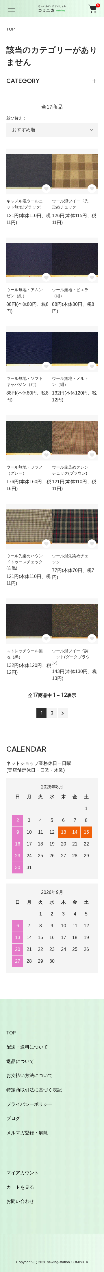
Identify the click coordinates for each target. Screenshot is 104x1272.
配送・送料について (27, 1046)
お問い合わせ (20, 1201)
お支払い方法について (29, 1075)
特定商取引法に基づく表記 (34, 1089)
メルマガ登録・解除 (27, 1132)
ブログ (13, 1118)
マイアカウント (22, 1172)
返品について (20, 1061)
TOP (10, 29)
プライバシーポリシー (29, 1104)
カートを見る (20, 1187)
